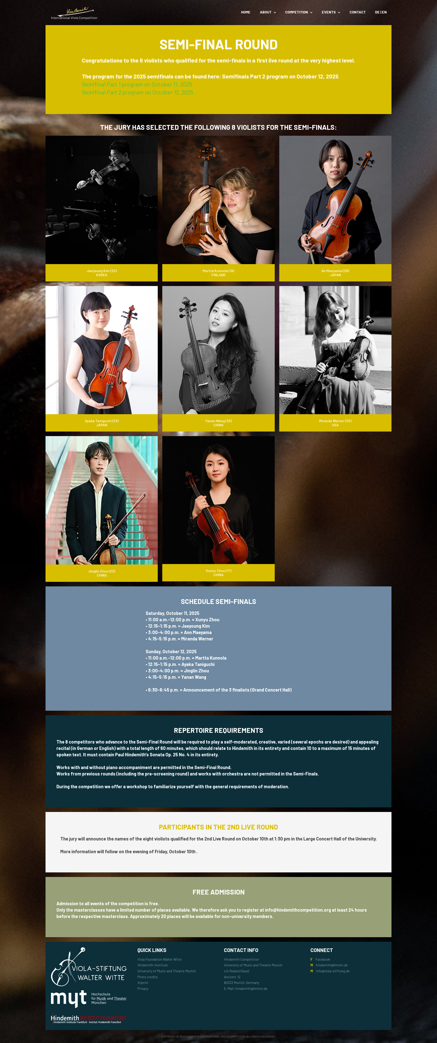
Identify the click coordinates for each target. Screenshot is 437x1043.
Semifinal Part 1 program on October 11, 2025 (137, 84)
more (58, 218)
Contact (358, 12)
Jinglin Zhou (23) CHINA (101, 573)
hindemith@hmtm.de (332, 965)
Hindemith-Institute (152, 965)
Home (245, 12)
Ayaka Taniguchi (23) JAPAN (102, 423)
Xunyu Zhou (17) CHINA (218, 573)
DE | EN (381, 12)
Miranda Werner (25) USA (335, 423)
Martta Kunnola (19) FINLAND (218, 273)
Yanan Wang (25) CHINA (218, 423)
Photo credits (147, 977)
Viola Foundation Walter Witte (159, 959)
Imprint (142, 983)
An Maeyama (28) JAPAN (335, 273)
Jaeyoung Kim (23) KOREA (101, 273)
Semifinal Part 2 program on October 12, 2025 (137, 92)
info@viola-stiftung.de (333, 971)
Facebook (322, 959)
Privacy (142, 988)
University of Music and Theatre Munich (166, 971)
